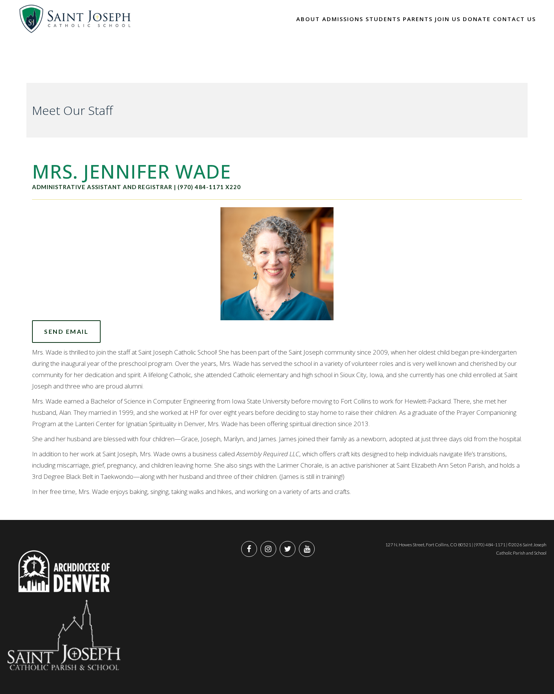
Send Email (66, 331)
